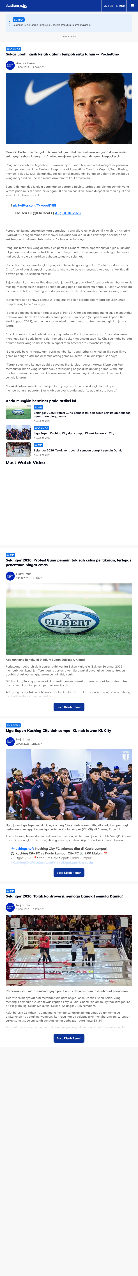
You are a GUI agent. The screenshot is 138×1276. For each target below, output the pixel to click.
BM (105, 5)
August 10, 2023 (68, 213)
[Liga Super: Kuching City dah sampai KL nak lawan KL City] (18, 432)
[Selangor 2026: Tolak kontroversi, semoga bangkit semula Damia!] (18, 449)
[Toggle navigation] (132, 6)
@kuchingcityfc (22, 849)
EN (111, 5)
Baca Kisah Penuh (69, 707)
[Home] (16, 6)
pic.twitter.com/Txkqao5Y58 (34, 205)
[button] (9, 21)
